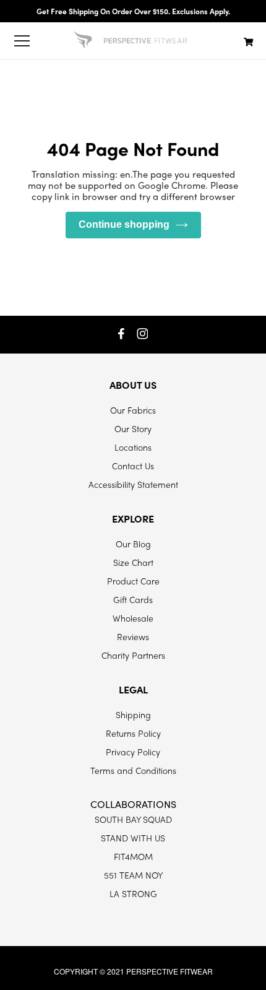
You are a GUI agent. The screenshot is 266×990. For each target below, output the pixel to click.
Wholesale (133, 618)
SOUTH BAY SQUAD (133, 819)
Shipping (133, 714)
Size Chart (133, 562)
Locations (133, 447)
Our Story (133, 428)
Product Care (133, 581)
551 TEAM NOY (133, 875)
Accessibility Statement (133, 484)
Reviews (133, 636)
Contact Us (133, 465)
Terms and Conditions (133, 770)
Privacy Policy (133, 751)
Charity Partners (133, 655)
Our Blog (133, 543)
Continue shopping (124, 224)
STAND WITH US (133, 838)
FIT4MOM (133, 856)
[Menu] (21, 40)
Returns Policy (133, 733)
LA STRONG (133, 893)
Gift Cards (133, 599)
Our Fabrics (133, 410)
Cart (249, 41)
